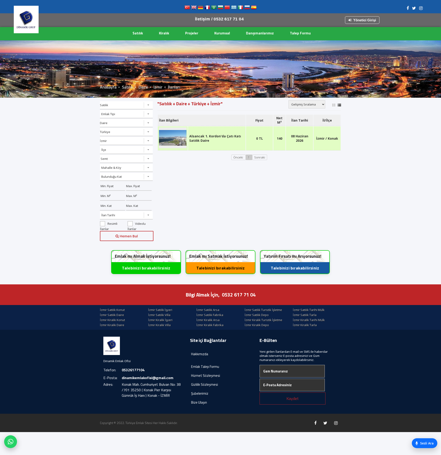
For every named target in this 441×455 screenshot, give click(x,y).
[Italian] (240, 8)
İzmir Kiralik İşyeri (160, 320)
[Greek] (234, 8)
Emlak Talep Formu (205, 366)
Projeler (191, 33)
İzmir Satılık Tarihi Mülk (309, 310)
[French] (207, 8)
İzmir (157, 87)
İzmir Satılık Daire (112, 315)
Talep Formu (300, 33)
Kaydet (292, 398)
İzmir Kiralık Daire (112, 325)
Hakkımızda (199, 354)
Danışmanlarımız (260, 33)
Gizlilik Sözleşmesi (204, 384)
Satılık (138, 33)
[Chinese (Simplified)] (227, 8)
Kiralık (164, 33)
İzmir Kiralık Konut (112, 320)
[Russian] (247, 8)
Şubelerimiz (199, 393)
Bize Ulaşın (199, 402)
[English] (194, 8)
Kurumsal (222, 33)
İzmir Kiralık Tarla (305, 325)
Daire (143, 87)
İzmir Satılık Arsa (207, 310)
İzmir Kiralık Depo (257, 325)
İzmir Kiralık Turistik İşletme (263, 320)
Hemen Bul (128, 236)
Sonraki (259, 157)
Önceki (238, 157)
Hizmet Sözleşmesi (205, 375)
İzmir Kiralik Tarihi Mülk (309, 320)
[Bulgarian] (220, 8)
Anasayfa (108, 87)
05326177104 (133, 370)
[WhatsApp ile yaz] (10, 441)
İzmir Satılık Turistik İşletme (263, 310)
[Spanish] (254, 8)
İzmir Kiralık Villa (159, 325)
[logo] (26, 19)
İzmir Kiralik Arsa (208, 320)
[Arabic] (214, 8)
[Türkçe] (187, 8)
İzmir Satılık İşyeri (160, 310)
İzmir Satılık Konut (112, 310)
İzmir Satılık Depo (257, 315)
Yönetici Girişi (364, 20)
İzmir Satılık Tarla (305, 315)
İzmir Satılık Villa (159, 315)
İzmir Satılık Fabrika (209, 315)
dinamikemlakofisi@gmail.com (147, 377)
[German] (200, 8)
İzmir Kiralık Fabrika (209, 325)
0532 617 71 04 (239, 295)
